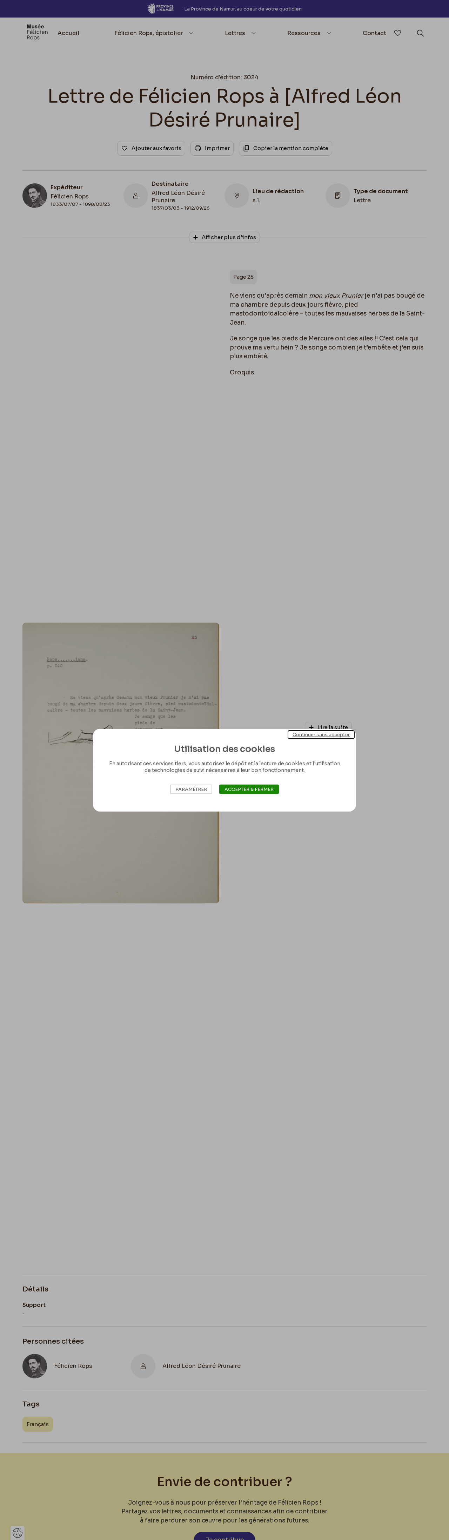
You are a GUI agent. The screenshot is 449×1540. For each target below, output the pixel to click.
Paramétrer (191, 789)
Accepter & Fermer (249, 789)
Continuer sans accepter (321, 734)
